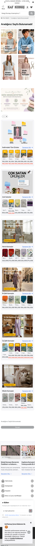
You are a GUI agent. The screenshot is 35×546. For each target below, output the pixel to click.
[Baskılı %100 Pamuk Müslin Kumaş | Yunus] (11, 203)
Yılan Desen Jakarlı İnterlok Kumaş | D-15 (23, 210)
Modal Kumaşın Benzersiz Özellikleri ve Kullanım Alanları (10, 463)
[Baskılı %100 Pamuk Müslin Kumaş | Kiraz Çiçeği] (23, 397)
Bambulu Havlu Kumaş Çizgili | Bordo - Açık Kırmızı (5, 258)
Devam (17, 427)
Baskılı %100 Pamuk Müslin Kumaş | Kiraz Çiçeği (23, 403)
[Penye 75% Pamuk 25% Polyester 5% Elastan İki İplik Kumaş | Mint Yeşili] (17, 300)
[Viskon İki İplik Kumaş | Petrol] (23, 300)
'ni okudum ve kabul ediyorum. (17, 516)
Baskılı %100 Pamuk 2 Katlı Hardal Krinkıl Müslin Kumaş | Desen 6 (30, 405)
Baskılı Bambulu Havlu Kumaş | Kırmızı (11, 258)
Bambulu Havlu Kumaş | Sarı (17, 210)
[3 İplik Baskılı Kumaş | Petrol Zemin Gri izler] (23, 154)
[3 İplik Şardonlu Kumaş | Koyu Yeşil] (23, 347)
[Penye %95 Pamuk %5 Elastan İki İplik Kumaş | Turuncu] (5, 300)
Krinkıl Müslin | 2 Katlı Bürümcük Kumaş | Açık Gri (11, 405)
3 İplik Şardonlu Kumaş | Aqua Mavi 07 (5, 354)
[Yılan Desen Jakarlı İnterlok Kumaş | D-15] (23, 203)
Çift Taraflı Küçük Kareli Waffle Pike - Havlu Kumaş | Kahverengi (17, 258)
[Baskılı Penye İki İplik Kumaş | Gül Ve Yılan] (11, 300)
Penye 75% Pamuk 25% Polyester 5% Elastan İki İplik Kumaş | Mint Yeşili (17, 305)
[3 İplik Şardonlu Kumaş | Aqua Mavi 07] (5, 347)
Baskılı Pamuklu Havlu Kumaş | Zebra (30, 258)
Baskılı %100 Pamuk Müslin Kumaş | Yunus (11, 208)
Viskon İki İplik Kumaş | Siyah (30, 305)
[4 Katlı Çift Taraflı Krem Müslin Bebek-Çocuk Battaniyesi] (17, 154)
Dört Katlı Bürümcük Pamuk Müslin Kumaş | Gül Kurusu (17, 405)
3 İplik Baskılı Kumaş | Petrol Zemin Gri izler (23, 159)
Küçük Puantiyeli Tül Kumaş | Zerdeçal (30, 159)
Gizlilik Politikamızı (16, 538)
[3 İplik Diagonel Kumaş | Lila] (11, 347)
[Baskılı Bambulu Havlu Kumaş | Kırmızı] (11, 253)
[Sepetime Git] (31, 7)
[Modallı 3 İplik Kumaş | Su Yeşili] (30, 347)
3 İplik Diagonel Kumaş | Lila (11, 353)
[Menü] (3, 7)
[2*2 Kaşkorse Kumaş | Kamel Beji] (5, 154)
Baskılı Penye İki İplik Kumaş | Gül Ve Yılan (11, 305)
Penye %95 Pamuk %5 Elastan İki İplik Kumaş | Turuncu (5, 305)
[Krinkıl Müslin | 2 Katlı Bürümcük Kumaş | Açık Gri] (11, 397)
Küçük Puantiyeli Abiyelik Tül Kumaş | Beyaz (11, 159)
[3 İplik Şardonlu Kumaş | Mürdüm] (17, 347)
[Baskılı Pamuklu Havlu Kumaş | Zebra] (30, 253)
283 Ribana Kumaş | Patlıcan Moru (30, 210)
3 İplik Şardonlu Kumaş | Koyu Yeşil (23, 353)
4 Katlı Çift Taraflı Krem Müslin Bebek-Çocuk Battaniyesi (17, 159)
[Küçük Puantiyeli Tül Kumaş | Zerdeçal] (30, 154)
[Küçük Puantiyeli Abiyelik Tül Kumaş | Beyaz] (11, 154)
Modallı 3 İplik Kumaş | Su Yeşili (30, 353)
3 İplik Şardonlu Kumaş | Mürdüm (17, 353)
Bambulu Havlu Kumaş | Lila (23, 258)
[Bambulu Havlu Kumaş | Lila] (23, 253)
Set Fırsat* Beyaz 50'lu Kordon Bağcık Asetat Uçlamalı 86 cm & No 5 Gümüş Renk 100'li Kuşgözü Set (5, 210)
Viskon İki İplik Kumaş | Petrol (23, 305)
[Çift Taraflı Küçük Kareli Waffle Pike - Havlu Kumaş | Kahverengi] (17, 253)
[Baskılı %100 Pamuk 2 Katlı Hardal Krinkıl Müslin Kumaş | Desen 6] (30, 397)
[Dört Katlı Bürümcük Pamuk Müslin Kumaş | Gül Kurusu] (17, 397)
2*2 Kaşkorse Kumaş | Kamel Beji (5, 159)
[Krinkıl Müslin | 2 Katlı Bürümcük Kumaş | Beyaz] (5, 397)
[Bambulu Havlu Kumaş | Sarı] (17, 203)
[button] (29, 2)
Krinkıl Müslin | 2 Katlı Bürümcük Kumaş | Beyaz (5, 405)
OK (29, 532)
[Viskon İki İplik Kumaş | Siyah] (30, 300)
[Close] (33, 2)
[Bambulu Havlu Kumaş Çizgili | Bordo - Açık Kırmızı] (5, 253)
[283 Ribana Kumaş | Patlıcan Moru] (30, 203)
